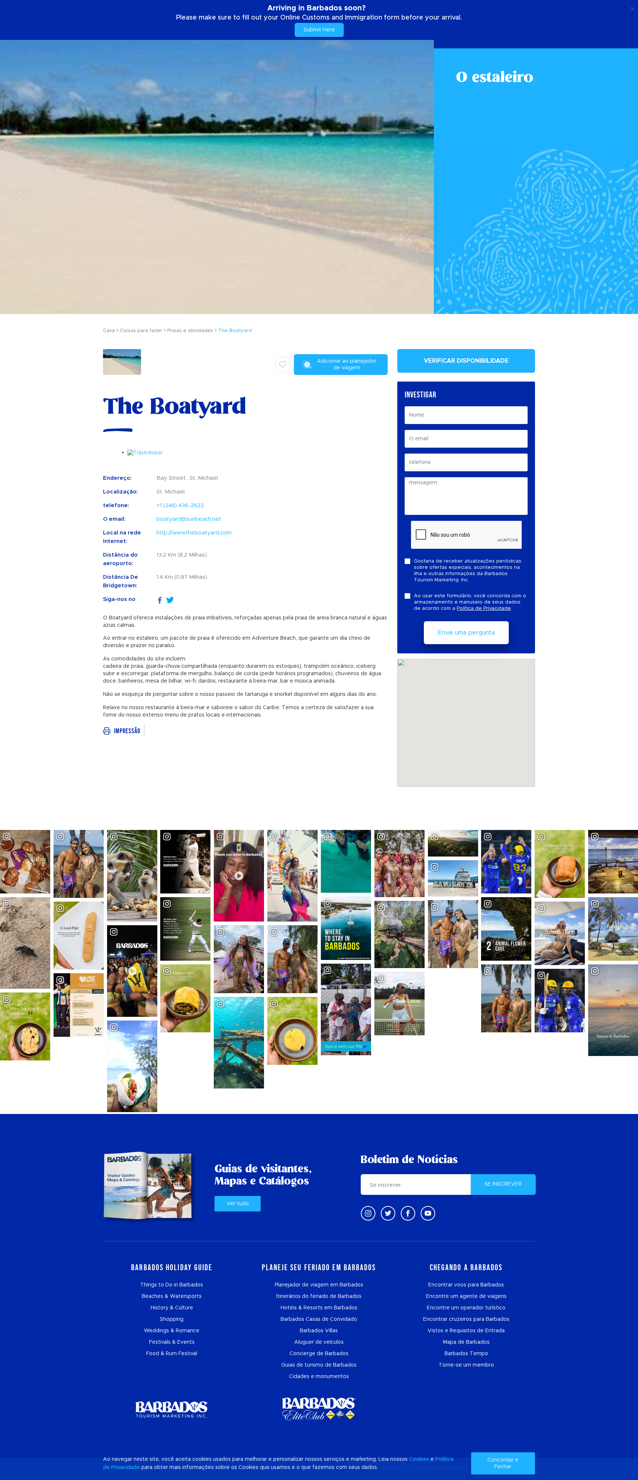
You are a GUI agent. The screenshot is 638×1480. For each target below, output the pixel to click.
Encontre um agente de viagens (466, 1296)
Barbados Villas (319, 1330)
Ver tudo (238, 1203)
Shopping (171, 1319)
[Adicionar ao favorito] (283, 364)
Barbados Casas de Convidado (319, 1319)
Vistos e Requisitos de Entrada (466, 1330)
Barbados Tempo (466, 1353)
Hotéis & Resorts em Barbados (319, 1307)
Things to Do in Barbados (171, 1285)
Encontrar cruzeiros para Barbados (466, 1319)
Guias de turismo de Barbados (319, 1365)
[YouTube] (428, 1213)
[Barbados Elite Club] (319, 1409)
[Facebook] (160, 599)
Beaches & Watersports (172, 1296)
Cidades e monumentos (319, 1376)
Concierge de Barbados (319, 1353)
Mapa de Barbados (466, 1342)
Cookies (419, 1459)
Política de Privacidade (484, 608)
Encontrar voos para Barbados (466, 1285)
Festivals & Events (172, 1342)
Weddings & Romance (171, 1330)
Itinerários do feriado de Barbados (318, 1296)
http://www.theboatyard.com (194, 533)
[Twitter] (170, 599)
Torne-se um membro (466, 1365)
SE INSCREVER (503, 1184)
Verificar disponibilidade (466, 361)
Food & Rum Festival (171, 1353)
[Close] (632, 7)
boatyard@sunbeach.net (189, 519)
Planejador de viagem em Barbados (319, 1285)
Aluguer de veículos (319, 1342)
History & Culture (172, 1307)
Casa (109, 330)
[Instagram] (368, 1213)
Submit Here (319, 30)
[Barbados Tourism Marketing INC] (172, 1409)
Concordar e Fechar (502, 1463)
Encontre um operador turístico (466, 1307)
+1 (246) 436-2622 (180, 505)
